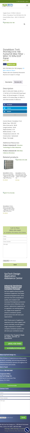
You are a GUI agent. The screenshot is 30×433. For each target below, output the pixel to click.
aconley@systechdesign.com (15, 348)
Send (15, 265)
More (27, 1)
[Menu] (27, 5)
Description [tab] (8, 82)
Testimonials (12, 386)
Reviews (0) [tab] (17, 82)
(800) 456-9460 (14, 343)
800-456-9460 (21, 1)
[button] (24, 24)
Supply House (6, 13)
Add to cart (11, 64)
